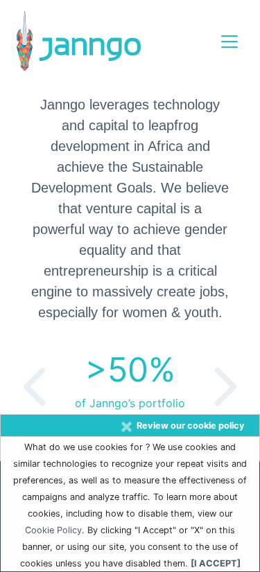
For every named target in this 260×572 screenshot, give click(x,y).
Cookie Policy (53, 530)
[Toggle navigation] (229, 41)
